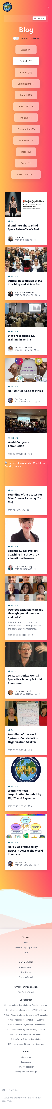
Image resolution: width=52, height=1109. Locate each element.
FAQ (26, 942)
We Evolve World (26, 992)
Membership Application (26, 947)
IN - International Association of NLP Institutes (26, 1010)
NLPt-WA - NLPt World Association (26, 1039)
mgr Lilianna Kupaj (23, 566)
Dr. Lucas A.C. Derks (23, 691)
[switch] (16, 38)
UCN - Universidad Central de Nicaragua (26, 1044)
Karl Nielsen (20, 399)
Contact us (26, 1057)
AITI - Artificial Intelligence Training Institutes (26, 1029)
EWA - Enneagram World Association (26, 1034)
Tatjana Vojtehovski (23, 347)
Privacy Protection (26, 1067)
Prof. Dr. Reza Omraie (24, 292)
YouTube (13, 1089)
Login (26, 952)
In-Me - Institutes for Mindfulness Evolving (26, 1020)
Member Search (26, 967)
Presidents (26, 972)
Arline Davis (20, 237)
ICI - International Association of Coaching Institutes (26, 1005)
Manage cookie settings (26, 1072)
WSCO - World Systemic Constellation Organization (26, 1015)
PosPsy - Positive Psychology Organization (26, 1025)
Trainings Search (26, 977)
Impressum (26, 1062)
